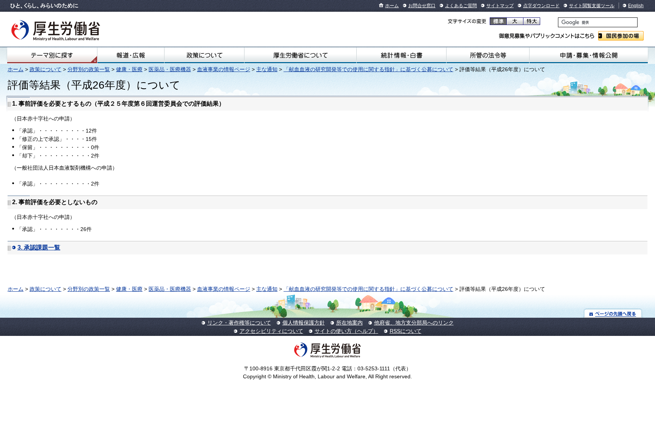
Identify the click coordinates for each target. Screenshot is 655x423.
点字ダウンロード (541, 5)
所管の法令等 (488, 55)
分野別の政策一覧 (88, 69)
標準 (498, 21)
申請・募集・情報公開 (589, 55)
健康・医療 (129, 69)
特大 (531, 21)
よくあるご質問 (461, 5)
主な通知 (266, 69)
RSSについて (406, 331)
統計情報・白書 (401, 55)
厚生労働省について (300, 55)
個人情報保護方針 (303, 323)
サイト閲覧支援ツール (591, 5)
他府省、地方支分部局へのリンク (414, 323)
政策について (204, 55)
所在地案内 (349, 323)
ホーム (392, 5)
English (636, 5)
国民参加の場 (621, 36)
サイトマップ (500, 5)
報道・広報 (130, 55)
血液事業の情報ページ (223, 69)
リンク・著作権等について (239, 323)
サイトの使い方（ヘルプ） (346, 331)
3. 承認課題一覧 (38, 247)
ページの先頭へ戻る (613, 313)
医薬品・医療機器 (170, 69)
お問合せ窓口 (422, 5)
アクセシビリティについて (271, 331)
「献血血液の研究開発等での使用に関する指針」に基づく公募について (368, 69)
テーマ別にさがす (52, 55)
